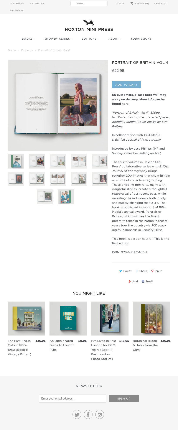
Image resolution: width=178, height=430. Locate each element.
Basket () (141, 3)
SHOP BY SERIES (57, 38)
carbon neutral (141, 238)
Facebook (17, 10)
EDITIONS (89, 38)
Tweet (127, 271)
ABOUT (114, 38)
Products (27, 50)
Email (149, 281)
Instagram (17, 3)
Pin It (158, 271)
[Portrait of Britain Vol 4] (58, 105)
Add (135, 281)
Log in (120, 3)
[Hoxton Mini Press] (89, 26)
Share (143, 271)
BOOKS (27, 38)
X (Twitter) (37, 3)
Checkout (161, 3)
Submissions (141, 38)
